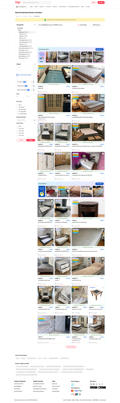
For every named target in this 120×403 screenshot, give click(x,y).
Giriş (93, 2)
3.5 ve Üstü (21, 131)
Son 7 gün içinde (22, 111)
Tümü (20, 104)
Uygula (30, 140)
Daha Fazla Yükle (71, 347)
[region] (71, 57)
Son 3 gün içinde (22, 109)
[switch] (33, 82)
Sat (102, 2)
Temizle (21, 140)
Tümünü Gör (99, 49)
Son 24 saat (21, 107)
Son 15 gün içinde (22, 113)
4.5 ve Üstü (21, 135)
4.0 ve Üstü (21, 133)
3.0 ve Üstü (21, 128)
